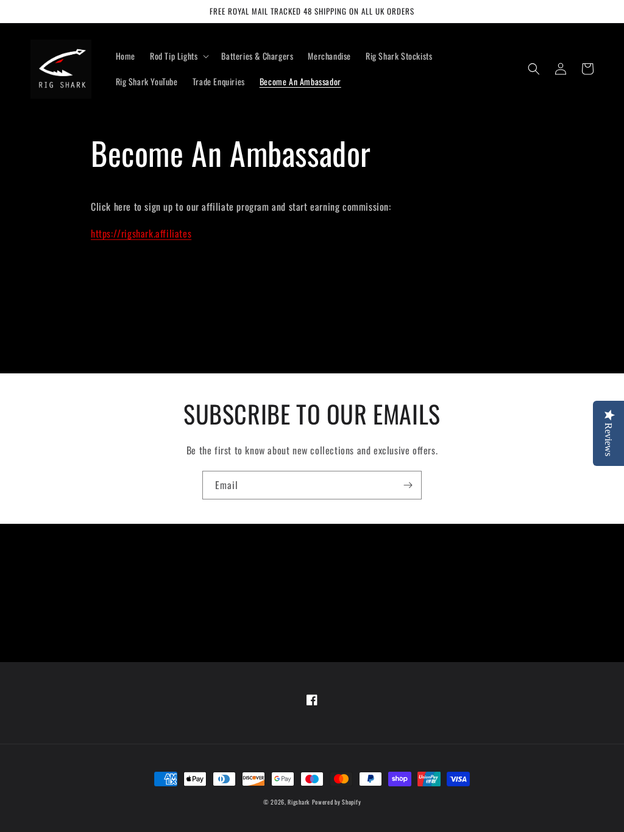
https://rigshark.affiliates (141, 233)
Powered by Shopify (336, 801)
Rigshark (299, 801)
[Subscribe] (407, 485)
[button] (178, 56)
